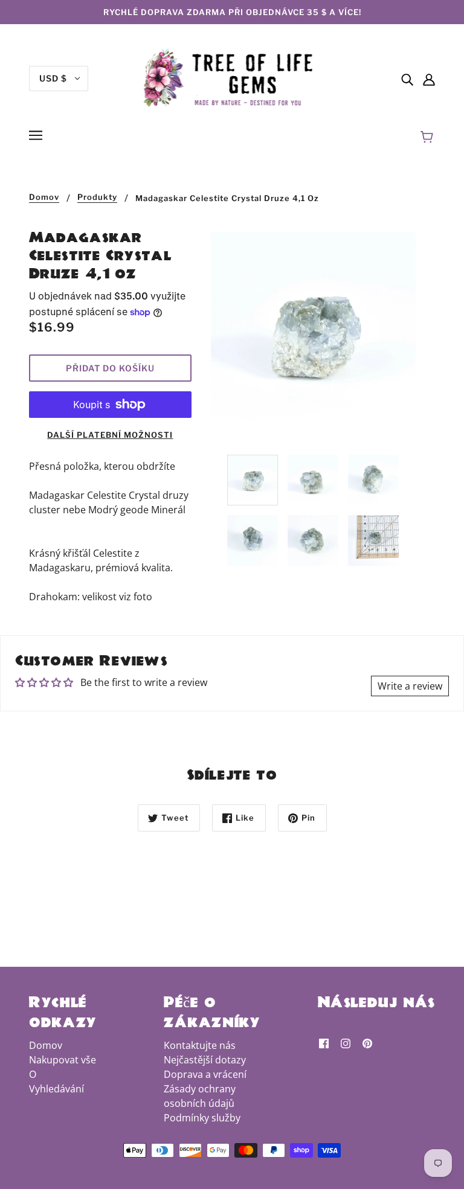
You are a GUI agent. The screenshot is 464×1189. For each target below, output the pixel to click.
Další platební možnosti (110, 435)
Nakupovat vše (62, 1059)
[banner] (232, 77)
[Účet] (429, 78)
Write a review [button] (410, 686)
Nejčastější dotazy (205, 1059)
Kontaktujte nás (200, 1045)
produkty (97, 197)
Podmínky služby (202, 1117)
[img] (407, 78)
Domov (44, 197)
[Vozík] (429, 137)
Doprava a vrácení (205, 1074)
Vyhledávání (56, 1088)
